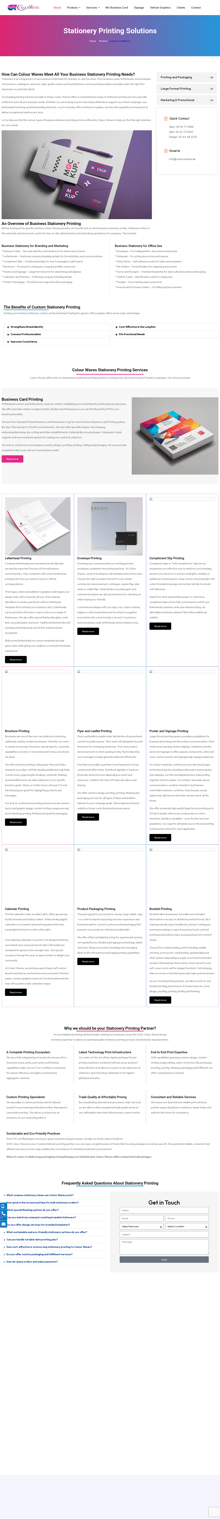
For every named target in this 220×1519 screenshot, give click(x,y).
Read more (12, 458)
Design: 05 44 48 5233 (183, 136)
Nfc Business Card (116, 7)
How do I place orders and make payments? (32, 1261)
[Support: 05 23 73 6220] (3, 1213)
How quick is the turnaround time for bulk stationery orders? (42, 1202)
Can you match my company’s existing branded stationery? (41, 1217)
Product (103, 40)
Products (72, 7)
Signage (139, 7)
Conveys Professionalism (26, 334)
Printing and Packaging (176, 77)
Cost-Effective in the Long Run (137, 326)
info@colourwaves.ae (182, 159)
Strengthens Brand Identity (27, 326)
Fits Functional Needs (132, 334)
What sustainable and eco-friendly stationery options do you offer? (46, 1232)
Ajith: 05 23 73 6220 (181, 132)
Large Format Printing (176, 88)
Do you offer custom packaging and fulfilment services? (39, 1254)
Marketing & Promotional (177, 100)
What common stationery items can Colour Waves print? (39, 1195)
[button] (57, 326)
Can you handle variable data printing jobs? (32, 1239)
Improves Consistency (24, 341)
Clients (181, 7)
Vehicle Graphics (160, 7)
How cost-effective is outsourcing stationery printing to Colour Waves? (49, 1246)
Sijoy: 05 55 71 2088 (181, 126)
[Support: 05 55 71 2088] (3, 1206)
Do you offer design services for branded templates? (38, 1224)
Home (92, 40)
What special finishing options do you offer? (32, 1210)
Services (91, 7)
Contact (196, 7)
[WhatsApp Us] (3, 1218)
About (57, 7)
